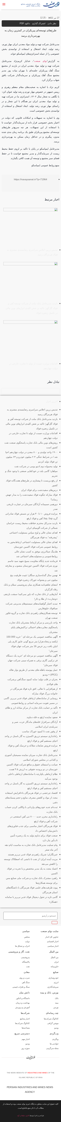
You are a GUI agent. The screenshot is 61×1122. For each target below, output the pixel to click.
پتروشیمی (25, 957)
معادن (27, 972)
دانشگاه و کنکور (23, 998)
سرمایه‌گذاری (52, 987)
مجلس (27, 937)
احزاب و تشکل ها (22, 946)
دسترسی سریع (22, 1033)
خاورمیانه (54, 966)
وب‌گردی (54, 1033)
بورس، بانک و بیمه (49, 992)
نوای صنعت (40, 61)
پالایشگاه (26, 962)
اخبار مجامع (25, 1019)
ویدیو (56, 1028)
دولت (27, 941)
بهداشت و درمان (23, 1003)
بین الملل (53, 951)
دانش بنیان (24, 992)
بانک (56, 998)
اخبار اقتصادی (52, 941)
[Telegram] (36, 1066)
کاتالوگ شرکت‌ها (51, 1019)
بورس (55, 1007)
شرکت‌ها (25, 1013)
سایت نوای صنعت (49, 931)
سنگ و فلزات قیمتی (21, 987)
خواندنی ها (54, 1044)
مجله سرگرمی (52, 1048)
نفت (28, 966)
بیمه (56, 1003)
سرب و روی (24, 978)
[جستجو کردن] (54, 922)
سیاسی (26, 931)
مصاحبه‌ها (26, 1028)
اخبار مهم (26, 1039)
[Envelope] (26, 1066)
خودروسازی (53, 978)
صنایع (55, 972)
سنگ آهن (26, 982)
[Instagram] (31, 1066)
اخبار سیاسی (52, 946)
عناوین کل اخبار (51, 937)
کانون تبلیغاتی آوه (23, 1115)
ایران (56, 962)
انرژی (56, 982)
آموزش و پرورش (22, 1007)
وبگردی (55, 1039)
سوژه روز (25, 1048)
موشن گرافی (52, 1023)
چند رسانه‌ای (52, 1013)
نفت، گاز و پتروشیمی (19, 951)
